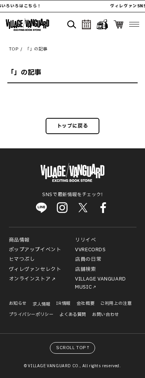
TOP (14, 49)
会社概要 (85, 303)
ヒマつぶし (22, 259)
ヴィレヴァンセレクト (35, 269)
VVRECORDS (90, 250)
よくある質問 (73, 314)
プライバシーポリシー (31, 314)
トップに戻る (73, 126)
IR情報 (63, 303)
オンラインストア (30, 279)
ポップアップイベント (35, 250)
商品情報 (19, 240)
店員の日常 (88, 259)
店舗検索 (85, 269)
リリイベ (85, 240)
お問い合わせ (105, 314)
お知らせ (18, 303)
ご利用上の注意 (115, 303)
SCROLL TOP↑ (73, 347)
